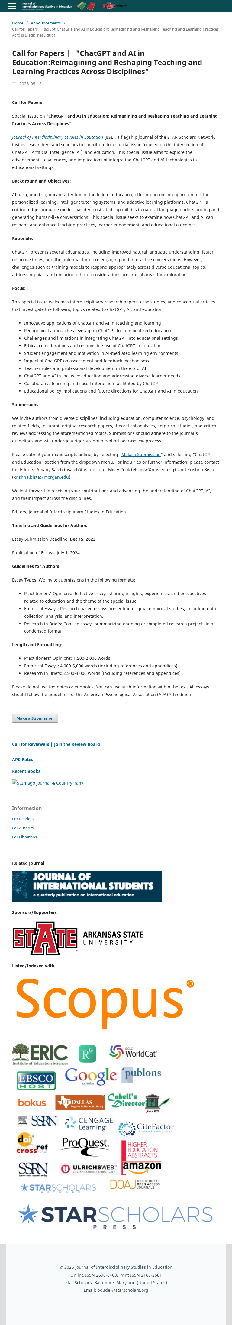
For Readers (23, 818)
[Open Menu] (12, 6)
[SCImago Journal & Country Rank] (47, 783)
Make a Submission (141, 454)
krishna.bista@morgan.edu (41, 477)
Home (17, 23)
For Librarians (24, 837)
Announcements (46, 23)
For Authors (23, 828)
